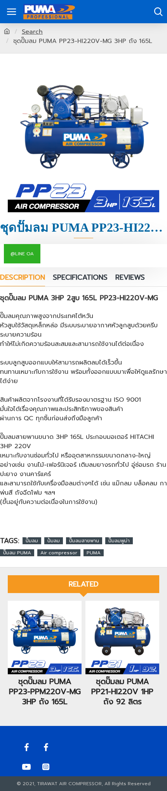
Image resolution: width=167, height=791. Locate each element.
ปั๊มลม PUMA (17, 552)
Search (32, 31)
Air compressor (58, 552)
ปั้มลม (53, 540)
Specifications (80, 278)
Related (84, 584)
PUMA (94, 552)
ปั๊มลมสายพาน (84, 540)
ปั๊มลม (32, 540)
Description (22, 278)
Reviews (130, 278)
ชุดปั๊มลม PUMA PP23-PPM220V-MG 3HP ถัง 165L (45, 691)
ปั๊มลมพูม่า (119, 540)
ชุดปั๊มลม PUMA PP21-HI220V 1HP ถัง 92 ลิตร (122, 691)
